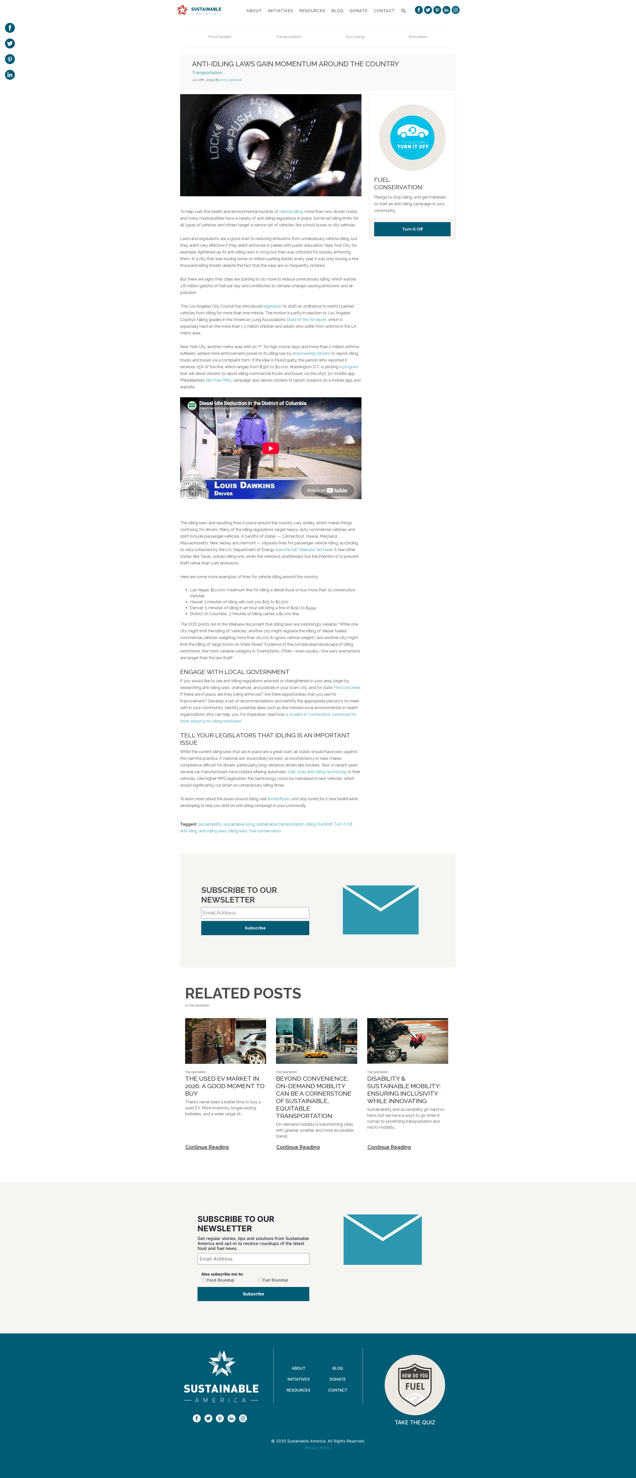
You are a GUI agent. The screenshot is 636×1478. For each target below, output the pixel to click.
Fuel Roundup (340, 744)
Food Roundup (283, 744)
